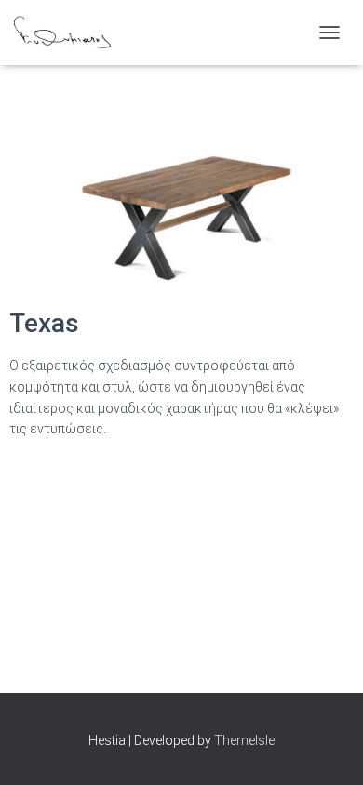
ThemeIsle (244, 740)
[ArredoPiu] (69, 32)
